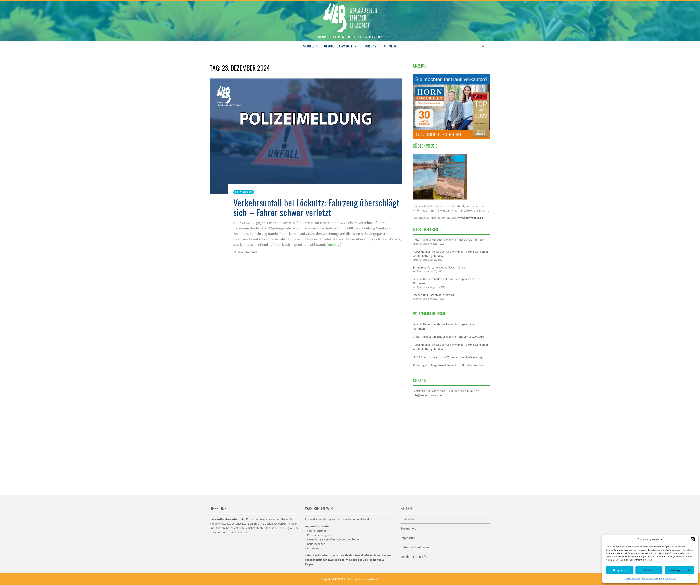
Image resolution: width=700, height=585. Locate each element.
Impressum (670, 578)
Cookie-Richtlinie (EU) (415, 557)
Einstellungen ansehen (679, 570)
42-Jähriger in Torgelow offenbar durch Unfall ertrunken (448, 365)
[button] (693, 539)
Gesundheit (408, 528)
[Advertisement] (451, 443)
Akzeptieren (620, 570)
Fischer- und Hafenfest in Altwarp (434, 295)
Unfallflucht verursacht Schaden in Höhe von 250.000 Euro (449, 240)
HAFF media (389, 46)
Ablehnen (648, 570)
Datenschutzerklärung (653, 578)
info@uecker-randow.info (428, 395)
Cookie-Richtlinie (632, 578)
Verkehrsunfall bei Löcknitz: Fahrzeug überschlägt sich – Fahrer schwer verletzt (316, 207)
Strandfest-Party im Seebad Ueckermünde (439, 267)
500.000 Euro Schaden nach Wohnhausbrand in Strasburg (448, 357)
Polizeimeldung (243, 192)
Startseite (311, 46)
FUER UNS (370, 46)
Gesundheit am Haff (338, 46)
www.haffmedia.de (470, 217)
